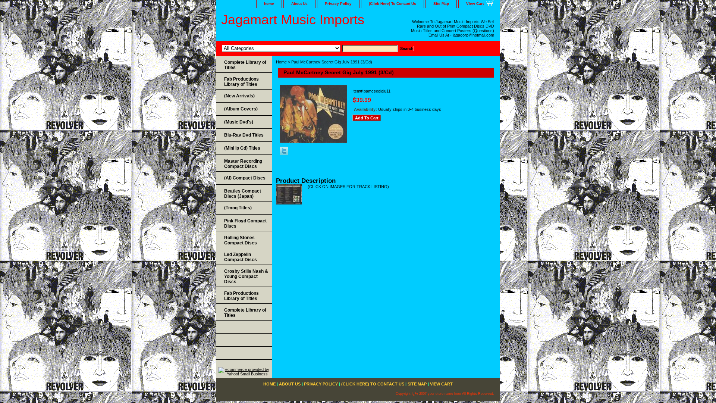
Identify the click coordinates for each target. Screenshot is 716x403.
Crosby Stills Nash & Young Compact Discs (246, 276)
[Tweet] (284, 153)
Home (281, 62)
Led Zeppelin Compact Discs (240, 257)
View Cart (475, 3)
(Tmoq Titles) (238, 207)
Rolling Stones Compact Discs (240, 240)
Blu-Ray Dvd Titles (244, 135)
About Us (299, 3)
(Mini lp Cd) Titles (242, 148)
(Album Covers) (241, 109)
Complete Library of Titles (245, 65)
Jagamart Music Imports (292, 19)
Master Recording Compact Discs (243, 164)
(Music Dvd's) (238, 122)
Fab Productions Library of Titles (241, 81)
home (269, 3)
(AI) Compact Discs (245, 178)
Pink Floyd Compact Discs (245, 223)
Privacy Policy (338, 3)
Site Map (441, 3)
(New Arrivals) (239, 96)
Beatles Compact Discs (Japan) (242, 193)
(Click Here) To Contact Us (392, 3)
